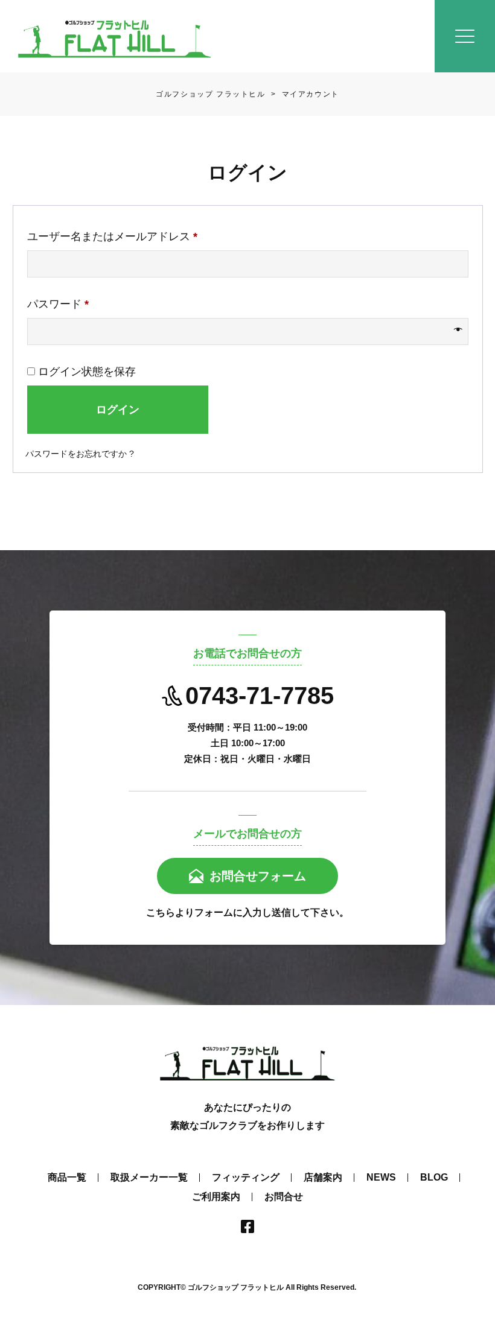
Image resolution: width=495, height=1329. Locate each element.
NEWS (381, 1177)
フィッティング (245, 1177)
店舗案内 (323, 1177)
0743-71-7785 (259, 695)
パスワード (63, 306)
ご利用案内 (216, 1196)
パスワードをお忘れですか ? (79, 453)
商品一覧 (67, 1177)
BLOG (434, 1177)
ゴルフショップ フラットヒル (210, 94)
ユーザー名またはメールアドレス (117, 238)
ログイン (117, 410)
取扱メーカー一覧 (149, 1177)
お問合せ (283, 1196)
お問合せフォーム (257, 876)
